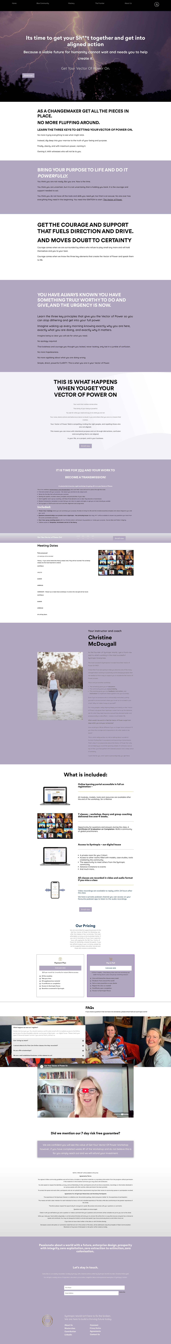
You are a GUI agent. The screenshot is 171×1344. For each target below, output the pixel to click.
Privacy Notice (95, 1328)
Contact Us (95, 1334)
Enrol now (28, 75)
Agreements (95, 1331)
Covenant (94, 1325)
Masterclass (70, 1328)
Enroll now (85, 446)
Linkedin (68, 1335)
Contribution (70, 1332)
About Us (69, 1325)
